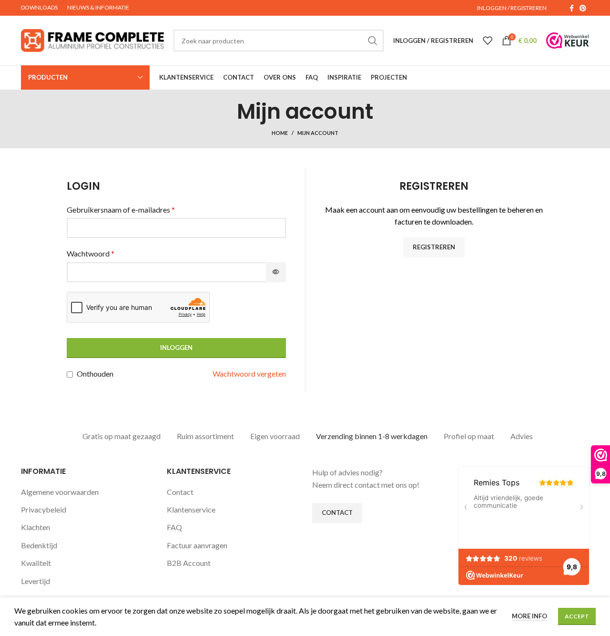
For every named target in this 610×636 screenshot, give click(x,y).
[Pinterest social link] (583, 8)
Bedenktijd (39, 545)
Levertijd (35, 580)
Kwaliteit (36, 562)
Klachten (35, 527)
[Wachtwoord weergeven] (276, 272)
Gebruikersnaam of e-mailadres (121, 209)
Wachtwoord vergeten (249, 373)
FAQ (174, 527)
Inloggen (176, 347)
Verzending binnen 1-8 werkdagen (371, 436)
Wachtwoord (90, 253)
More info (529, 616)
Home (280, 133)
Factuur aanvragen (197, 545)
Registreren (434, 247)
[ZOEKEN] (373, 40)
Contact (180, 491)
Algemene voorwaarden (60, 491)
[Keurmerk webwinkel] (567, 40)
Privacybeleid (43, 509)
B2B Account (189, 562)
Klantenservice (191, 509)
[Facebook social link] (572, 8)
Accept (577, 616)
